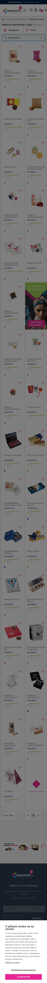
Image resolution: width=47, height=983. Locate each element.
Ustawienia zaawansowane (23, 970)
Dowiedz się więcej (12, 963)
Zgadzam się (23, 977)
